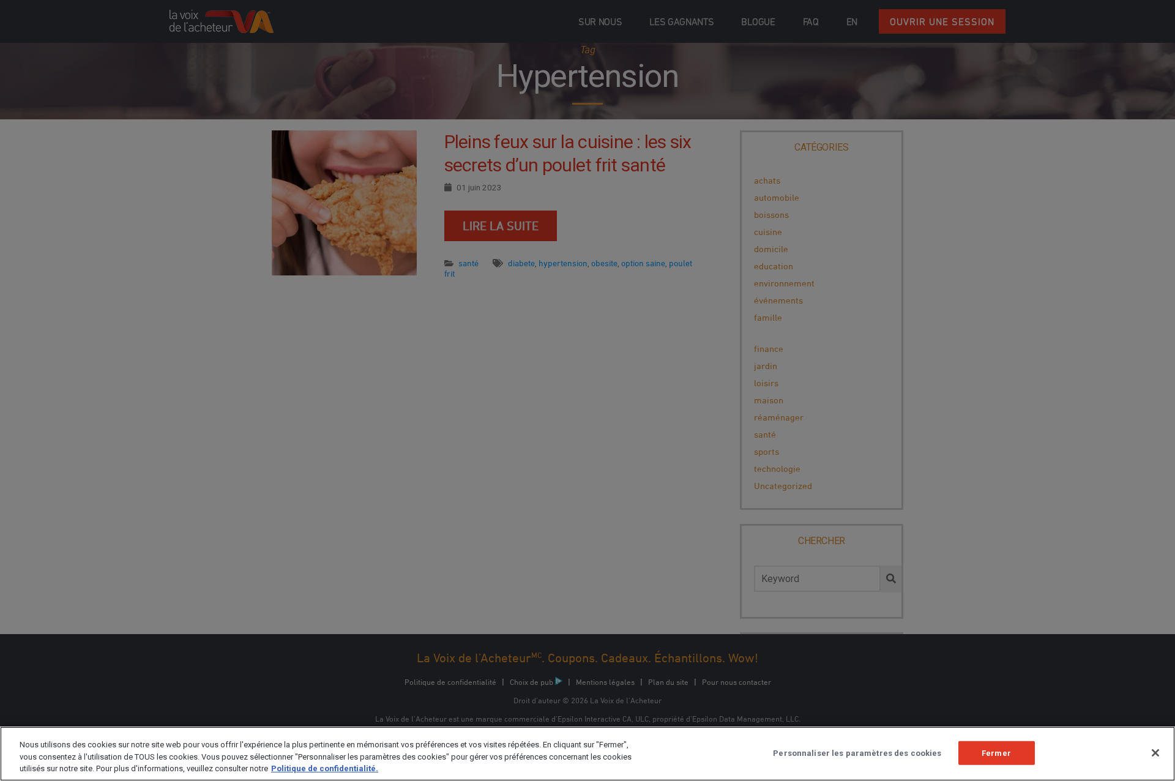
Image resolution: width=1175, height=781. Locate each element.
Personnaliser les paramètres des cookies (857, 752)
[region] (587, 754)
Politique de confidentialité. (324, 768)
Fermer (996, 752)
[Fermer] (1155, 752)
